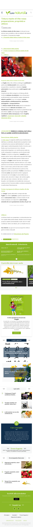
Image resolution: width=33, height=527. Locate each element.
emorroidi (17, 116)
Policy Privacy (18, 520)
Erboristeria (15, 239)
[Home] (16, 13)
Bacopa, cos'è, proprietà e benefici (22, 252)
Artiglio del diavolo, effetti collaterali (23, 248)
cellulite (23, 116)
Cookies (25, 520)
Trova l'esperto (24, 515)
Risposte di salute (16, 517)
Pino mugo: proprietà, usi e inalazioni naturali (7, 252)
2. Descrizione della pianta (10, 48)
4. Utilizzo (5, 55)
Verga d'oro (3, 247)
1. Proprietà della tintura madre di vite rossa (16, 37)
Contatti (14, 515)
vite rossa (6, 140)
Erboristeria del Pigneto (21, 234)
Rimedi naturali (7, 239)
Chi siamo (6, 515)
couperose (10, 116)
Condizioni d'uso (10, 520)
